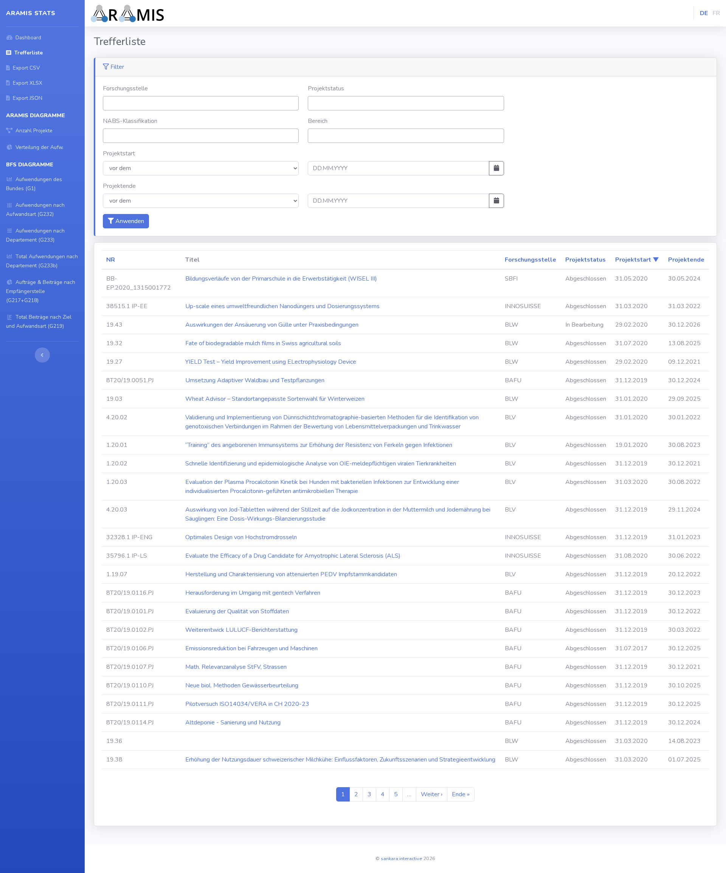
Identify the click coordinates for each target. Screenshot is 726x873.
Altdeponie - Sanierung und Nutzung (233, 722)
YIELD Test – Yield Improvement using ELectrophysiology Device (270, 362)
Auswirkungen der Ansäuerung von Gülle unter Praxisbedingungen (271, 325)
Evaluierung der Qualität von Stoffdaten (237, 611)
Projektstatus (326, 88)
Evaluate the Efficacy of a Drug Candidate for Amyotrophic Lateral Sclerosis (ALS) (292, 556)
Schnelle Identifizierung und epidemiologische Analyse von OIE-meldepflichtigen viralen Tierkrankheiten (320, 463)
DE (704, 13)
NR (110, 260)
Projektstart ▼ (637, 260)
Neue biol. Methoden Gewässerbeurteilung (241, 685)
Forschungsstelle (125, 88)
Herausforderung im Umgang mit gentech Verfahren (252, 593)
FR (716, 13)
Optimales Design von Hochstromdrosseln (241, 537)
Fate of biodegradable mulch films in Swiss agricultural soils (263, 343)
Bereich (317, 121)
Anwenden (129, 221)
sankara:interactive (401, 858)
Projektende (119, 186)
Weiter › (431, 794)
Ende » (461, 794)
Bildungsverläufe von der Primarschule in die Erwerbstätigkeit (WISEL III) (281, 278)
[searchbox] (107, 102)
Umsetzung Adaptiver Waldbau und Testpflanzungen (254, 380)
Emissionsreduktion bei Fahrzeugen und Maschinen (251, 648)
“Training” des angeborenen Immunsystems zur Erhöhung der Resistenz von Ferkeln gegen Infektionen (318, 445)
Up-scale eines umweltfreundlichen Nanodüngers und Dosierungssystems (282, 306)
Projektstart (119, 153)
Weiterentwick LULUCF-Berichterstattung (241, 630)
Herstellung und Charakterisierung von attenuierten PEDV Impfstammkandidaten (291, 574)
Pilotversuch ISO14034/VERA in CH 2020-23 (247, 704)
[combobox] (201, 103)
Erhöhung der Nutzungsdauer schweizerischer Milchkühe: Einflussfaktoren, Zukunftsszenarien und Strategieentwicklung (340, 759)
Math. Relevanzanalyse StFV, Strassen (236, 667)
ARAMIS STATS (31, 13)
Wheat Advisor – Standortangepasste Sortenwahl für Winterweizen (275, 399)
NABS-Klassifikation (130, 121)
